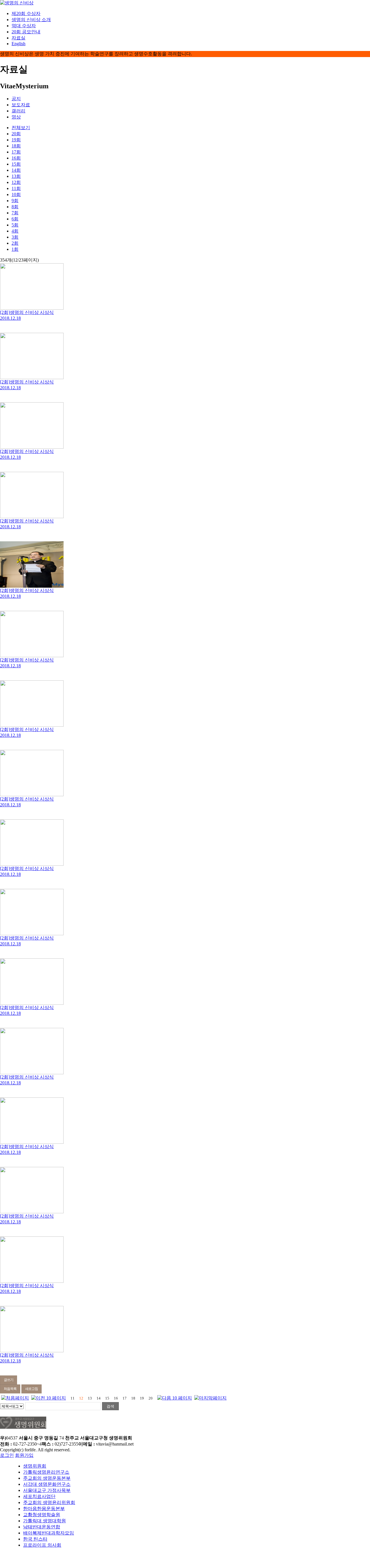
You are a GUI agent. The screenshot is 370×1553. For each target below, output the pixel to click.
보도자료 (21, 104)
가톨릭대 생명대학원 (44, 1520)
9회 (15, 200)
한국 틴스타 (35, 1538)
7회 (15, 212)
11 (73, 1398)
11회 (16, 188)
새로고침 (31, 1389)
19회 (16, 139)
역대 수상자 (24, 25)
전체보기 (21, 127)
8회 (15, 206)
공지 (16, 98)
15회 (16, 164)
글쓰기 (8, 1380)
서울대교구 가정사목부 (47, 1490)
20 (151, 1398)
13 (90, 1398)
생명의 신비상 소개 (31, 19)
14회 (16, 170)
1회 (15, 249)
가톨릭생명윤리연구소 (46, 1472)
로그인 (7, 1455)
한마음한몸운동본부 (44, 1508)
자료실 (18, 37)
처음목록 (10, 1389)
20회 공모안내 (26, 31)
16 (116, 1398)
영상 (16, 116)
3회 (15, 237)
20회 (16, 133)
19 (142, 1398)
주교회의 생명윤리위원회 (49, 1502)
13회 (16, 176)
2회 (15, 243)
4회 (15, 231)
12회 (16, 182)
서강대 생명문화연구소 (47, 1484)
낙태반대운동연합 (41, 1526)
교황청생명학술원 (41, 1514)
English (18, 43)
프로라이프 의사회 (42, 1545)
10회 (16, 194)
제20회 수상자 (26, 13)
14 (99, 1398)
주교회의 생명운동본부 (47, 1478)
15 (107, 1398)
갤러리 (18, 110)
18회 (16, 145)
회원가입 (24, 1455)
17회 (16, 151)
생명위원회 (34, 1466)
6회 (15, 218)
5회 (15, 224)
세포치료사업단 (39, 1496)
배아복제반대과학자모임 (48, 1532)
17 (125, 1398)
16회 (16, 158)
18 (133, 1398)
